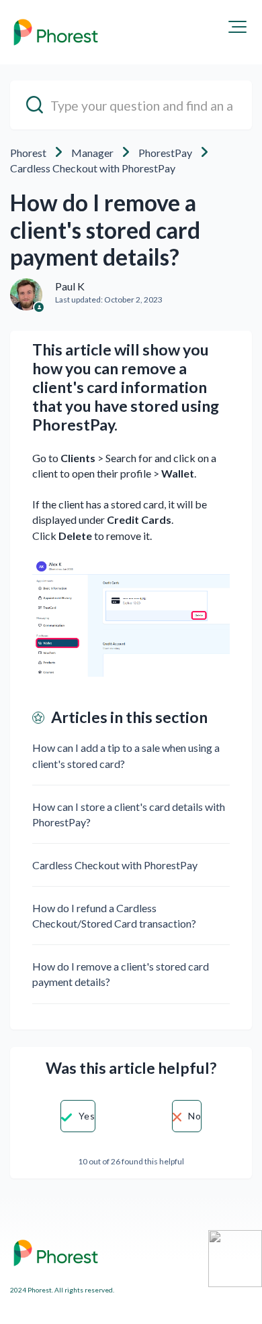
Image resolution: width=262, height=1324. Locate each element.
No (194, 1115)
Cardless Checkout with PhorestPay (92, 168)
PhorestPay (165, 152)
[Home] (55, 32)
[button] (237, 26)
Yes (86, 1115)
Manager (92, 152)
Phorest (28, 152)
